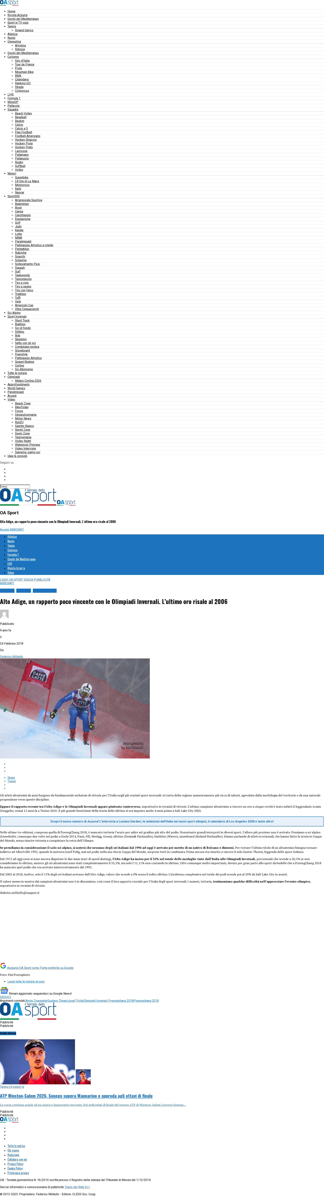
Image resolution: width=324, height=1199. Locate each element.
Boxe (18, 207)
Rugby (19, 162)
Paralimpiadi (23, 241)
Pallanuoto (22, 158)
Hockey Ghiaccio (26, 140)
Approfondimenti (18, 384)
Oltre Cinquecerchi (27, 309)
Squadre (13, 109)
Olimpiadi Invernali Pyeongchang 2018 (108, 1000)
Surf (17, 271)
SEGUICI (5, 997)
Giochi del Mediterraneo (23, 19)
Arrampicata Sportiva (28, 200)
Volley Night (23, 441)
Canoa (19, 211)
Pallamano (22, 155)
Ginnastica (14, 41)
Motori (12, 173)
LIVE (11, 94)
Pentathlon (22, 249)
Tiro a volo (22, 283)
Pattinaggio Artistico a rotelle (34, 245)
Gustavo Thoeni (57, 1000)
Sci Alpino (14, 313)
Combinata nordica (27, 347)
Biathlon (20, 324)
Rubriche (20, 253)
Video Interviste (25, 448)
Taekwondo (22, 275)
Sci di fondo (23, 328)
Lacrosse (21, 151)
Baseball (20, 117)
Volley (19, 170)
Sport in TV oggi (18, 22)
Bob (17, 335)
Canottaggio (23, 215)
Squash (20, 268)
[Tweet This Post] (166, 767)
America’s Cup (24, 305)
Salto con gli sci (25, 343)
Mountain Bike (24, 72)
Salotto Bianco (24, 426)
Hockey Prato (24, 147)
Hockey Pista (24, 143)
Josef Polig (75, 1000)
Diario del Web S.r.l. (77, 1187)
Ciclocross (22, 91)
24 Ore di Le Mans (27, 181)
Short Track (22, 320)
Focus (19, 411)
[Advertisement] (31, 932)
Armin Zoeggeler (36, 1000)
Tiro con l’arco (24, 290)
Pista (18, 68)
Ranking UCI (23, 83)
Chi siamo (13, 1150)
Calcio (19, 125)
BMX (18, 76)
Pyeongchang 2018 (146, 1000)
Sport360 (14, 196)
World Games (16, 388)
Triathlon (20, 294)
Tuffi (17, 298)
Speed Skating (24, 362)
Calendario (22, 79)
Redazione (13, 1155)
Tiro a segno (23, 286)
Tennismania (23, 437)
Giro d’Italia (22, 61)
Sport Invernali (17, 316)
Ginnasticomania (25, 414)
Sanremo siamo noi (27, 452)
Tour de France (24, 64)
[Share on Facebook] (166, 764)
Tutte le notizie (17, 373)
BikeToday (22, 407)
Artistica (20, 45)
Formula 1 (14, 98)
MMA (18, 237)
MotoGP (13, 102)
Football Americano (27, 136)
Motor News (23, 418)
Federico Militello (11, 656)
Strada (19, 87)
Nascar (19, 192)
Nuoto (11, 38)
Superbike (21, 177)
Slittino (19, 332)
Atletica (12, 34)
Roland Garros (24, 30)
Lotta (18, 234)
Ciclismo (13, 57)
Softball (20, 166)
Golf (17, 222)
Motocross (22, 185)
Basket (19, 121)
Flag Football (23, 132)
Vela (18, 301)
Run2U (19, 422)
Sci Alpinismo (24, 369)
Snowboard (22, 350)
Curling (19, 365)
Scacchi (20, 256)
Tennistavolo (23, 279)
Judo (18, 226)
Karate (19, 230)
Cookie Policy (15, 1168)
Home (11, 11)
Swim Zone (22, 433)
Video (11, 399)
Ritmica (20, 49)
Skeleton (21, 339)
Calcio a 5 (21, 128)
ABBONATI (17, 529)
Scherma (20, 260)
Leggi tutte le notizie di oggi (26, 981)
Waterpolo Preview (27, 445)
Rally (18, 189)
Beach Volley (23, 113)
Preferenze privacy (18, 1173)
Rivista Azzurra (17, 15)
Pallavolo (14, 106)
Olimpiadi (14, 377)
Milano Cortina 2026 (28, 381)
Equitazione (22, 219)
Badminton (22, 204)
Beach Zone (23, 403)
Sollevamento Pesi (27, 264)
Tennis (12, 26)
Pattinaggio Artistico (28, 358)
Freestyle (21, 354)
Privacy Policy (15, 1164)
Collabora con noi (17, 1159)
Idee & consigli (17, 456)
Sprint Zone (22, 430)
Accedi (12, 396)
